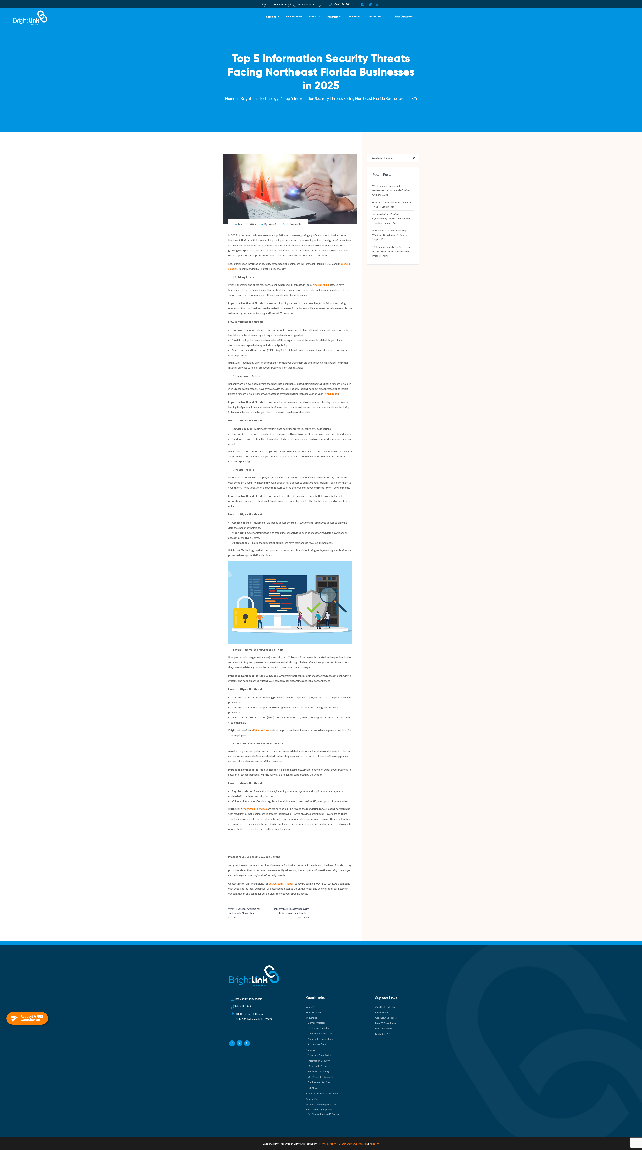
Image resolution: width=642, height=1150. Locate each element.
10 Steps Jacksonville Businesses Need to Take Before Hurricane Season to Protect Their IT (392, 251)
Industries (332, 16)
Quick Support (382, 1012)
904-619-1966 (341, 4)
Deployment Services (319, 1082)
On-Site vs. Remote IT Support (324, 1114)
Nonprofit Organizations (320, 1038)
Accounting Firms (317, 1044)
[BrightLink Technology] (30, 17)
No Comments (293, 224)
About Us (314, 16)
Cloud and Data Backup (320, 1055)
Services (271, 16)
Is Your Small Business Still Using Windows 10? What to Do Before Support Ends (389, 235)
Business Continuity (318, 1071)
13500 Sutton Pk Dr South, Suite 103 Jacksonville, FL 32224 (254, 1016)
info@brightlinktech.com (248, 998)
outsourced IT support (281, 883)
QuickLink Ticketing (385, 1006)
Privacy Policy (328, 1143)
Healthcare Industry (318, 1028)
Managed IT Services (255, 808)
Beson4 (375, 1143)
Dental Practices (316, 1022)
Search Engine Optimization (353, 1143)
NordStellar (331, 393)
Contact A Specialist (386, 1017)
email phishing (321, 284)
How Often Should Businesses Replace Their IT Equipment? (392, 204)
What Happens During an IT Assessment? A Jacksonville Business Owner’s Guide (392, 190)
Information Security (319, 1060)
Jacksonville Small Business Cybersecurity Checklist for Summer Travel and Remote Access (391, 218)
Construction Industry (320, 1033)
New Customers (403, 16)
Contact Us (374, 16)
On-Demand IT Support (320, 1076)
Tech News (354, 16)
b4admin (272, 224)
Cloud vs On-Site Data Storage (322, 1093)
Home (230, 98)
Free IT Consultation (386, 1023)
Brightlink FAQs (383, 1034)
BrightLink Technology (260, 98)
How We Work (294, 16)
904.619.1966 (243, 1006)
